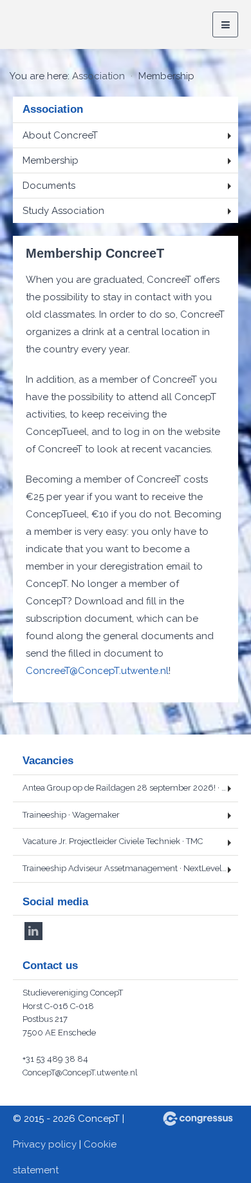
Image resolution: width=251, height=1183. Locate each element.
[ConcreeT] (61, 24)
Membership (51, 160)
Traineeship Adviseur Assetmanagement (128, 868)
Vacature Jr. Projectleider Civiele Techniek (113, 841)
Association (98, 76)
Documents (49, 185)
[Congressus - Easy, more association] (198, 1118)
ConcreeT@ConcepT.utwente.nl (97, 671)
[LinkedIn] (33, 931)
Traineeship (71, 815)
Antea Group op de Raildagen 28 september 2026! (130, 788)
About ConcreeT (60, 135)
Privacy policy (45, 1144)
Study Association (63, 210)
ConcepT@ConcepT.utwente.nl (80, 1072)
